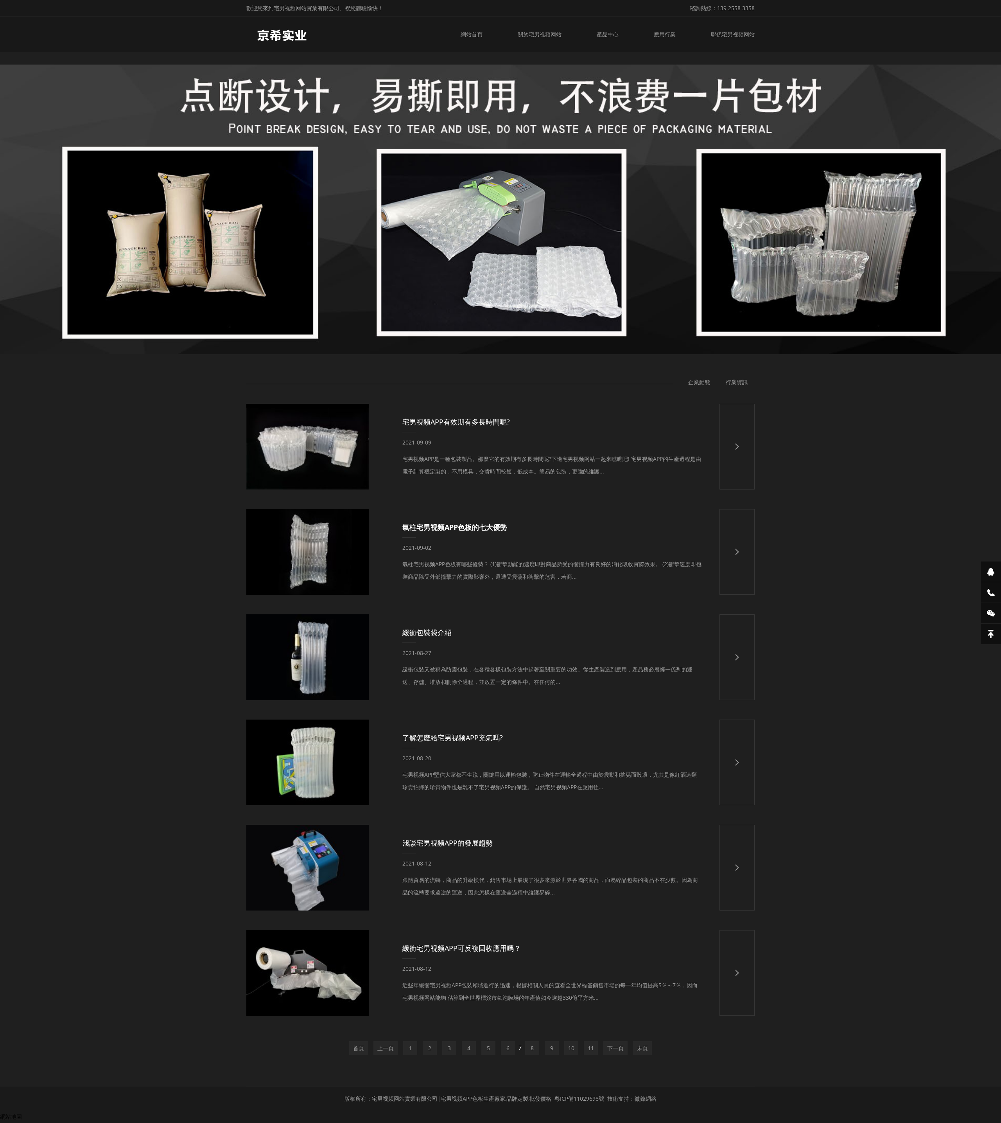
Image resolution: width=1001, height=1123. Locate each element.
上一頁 (385, 1048)
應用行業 (665, 34)
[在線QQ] (991, 572)
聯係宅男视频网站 (733, 34)
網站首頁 (472, 34)
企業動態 (699, 382)
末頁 (642, 1048)
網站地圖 (11, 1116)
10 (571, 1048)
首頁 (358, 1048)
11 (591, 1048)
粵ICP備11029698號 (579, 1098)
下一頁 (615, 1048)
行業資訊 (737, 382)
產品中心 (608, 34)
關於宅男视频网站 (539, 34)
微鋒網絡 (646, 1098)
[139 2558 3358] (991, 592)
